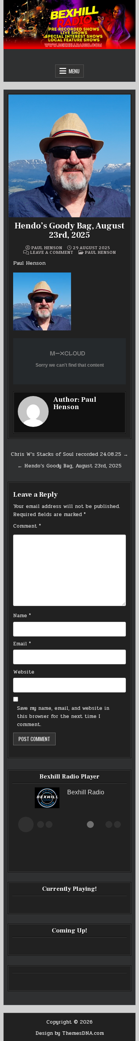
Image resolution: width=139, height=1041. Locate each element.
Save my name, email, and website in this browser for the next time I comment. (63, 716)
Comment (27, 526)
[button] (26, 824)
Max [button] (117, 824)
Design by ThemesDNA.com (70, 1033)
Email (22, 644)
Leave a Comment (51, 252)
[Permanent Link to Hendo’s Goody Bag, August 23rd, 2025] (69, 156)
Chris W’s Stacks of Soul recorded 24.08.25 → (69, 454)
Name (22, 616)
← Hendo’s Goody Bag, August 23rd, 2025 (69, 466)
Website (23, 672)
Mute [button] (40, 824)
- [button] (49, 824)
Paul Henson (46, 247)
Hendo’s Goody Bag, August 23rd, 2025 (69, 230)
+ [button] (108, 824)
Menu (74, 71)
